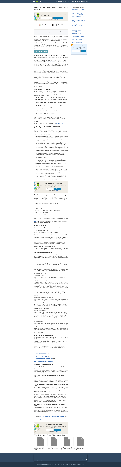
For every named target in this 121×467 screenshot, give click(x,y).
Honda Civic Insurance (76, 30)
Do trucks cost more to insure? (78, 18)
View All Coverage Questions (77, 25)
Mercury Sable (55, 5)
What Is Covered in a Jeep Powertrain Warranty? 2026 (77, 14)
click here (36, 221)
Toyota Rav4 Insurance (76, 34)
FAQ (68, 1)
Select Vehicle (58, 1)
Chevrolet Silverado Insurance (78, 36)
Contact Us (38, 460)
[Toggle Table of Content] (41, 51)
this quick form (63, 219)
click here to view (59, 123)
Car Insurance (72, 1)
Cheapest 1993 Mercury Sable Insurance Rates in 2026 (39, 448)
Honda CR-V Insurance (76, 33)
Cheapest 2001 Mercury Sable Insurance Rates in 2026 (58, 417)
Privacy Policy (67, 464)
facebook (86, 459)
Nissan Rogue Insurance (76, 41)
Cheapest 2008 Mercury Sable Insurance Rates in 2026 (45, 418)
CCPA (83, 464)
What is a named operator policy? (78, 9)
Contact (62, 464)
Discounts (78, 1)
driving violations (50, 61)
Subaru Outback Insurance (77, 31)
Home (35, 5)
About (35, 460)
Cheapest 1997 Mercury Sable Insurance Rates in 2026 (53, 448)
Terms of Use (57, 19)
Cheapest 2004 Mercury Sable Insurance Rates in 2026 (79, 448)
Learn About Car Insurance (41, 353)
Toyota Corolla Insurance (77, 39)
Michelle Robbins (60, 24)
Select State (64, 1)
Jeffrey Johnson (47, 24)
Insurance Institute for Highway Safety (54, 155)
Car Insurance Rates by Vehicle (42, 5)
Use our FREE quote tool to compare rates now (43, 361)
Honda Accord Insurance (77, 42)
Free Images (79, 464)
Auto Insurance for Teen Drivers (42, 354)
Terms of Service (73, 464)
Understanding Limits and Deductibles (44, 358)
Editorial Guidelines (38, 31)
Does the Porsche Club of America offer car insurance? (78, 24)
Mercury (50, 5)
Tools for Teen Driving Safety (42, 356)
